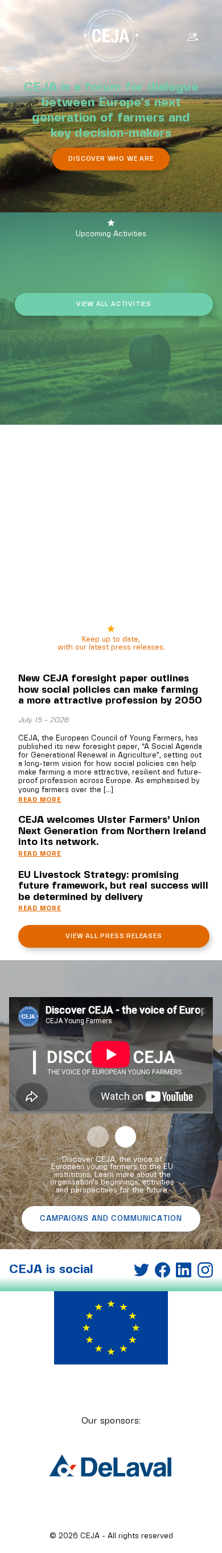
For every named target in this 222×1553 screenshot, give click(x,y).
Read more (39, 800)
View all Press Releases (113, 936)
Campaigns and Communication (111, 1219)
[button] (98, 1137)
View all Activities (113, 304)
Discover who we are (110, 159)
